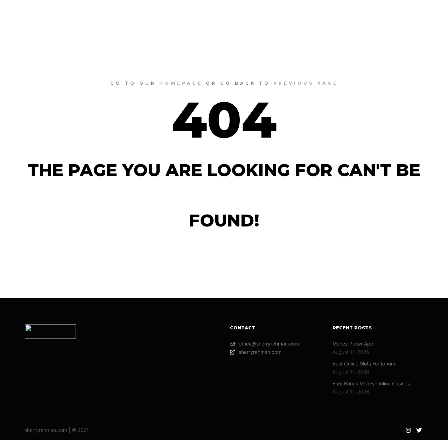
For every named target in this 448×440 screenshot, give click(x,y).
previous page (305, 83)
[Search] (384, 14)
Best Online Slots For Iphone (364, 363)
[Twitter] (429, 14)
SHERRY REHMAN (49, 14)
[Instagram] (419, 14)
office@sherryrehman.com (269, 344)
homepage (181, 83)
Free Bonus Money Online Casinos (371, 383)
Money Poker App (352, 344)
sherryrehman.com (260, 352)
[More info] (397, 14)
